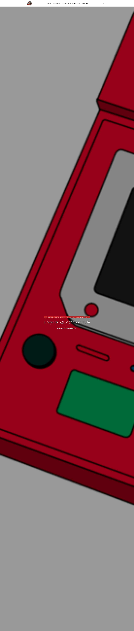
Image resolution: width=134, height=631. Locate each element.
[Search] (103, 3)
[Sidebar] (106, 3)
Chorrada (50, 317)
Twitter (87, 317)
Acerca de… (56, 3)
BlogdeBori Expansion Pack (70, 3)
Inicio (49, 3)
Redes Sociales (70, 317)
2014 (45, 317)
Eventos (57, 317)
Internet (62, 317)
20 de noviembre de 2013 (68, 328)
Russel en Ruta (79, 317)
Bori (58, 328)
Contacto (85, 3)
